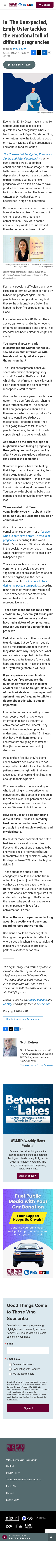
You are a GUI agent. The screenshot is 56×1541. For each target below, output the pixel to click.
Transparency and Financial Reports (23, 1479)
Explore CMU (12, 1500)
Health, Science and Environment (23, 1019)
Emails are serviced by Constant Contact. (27, 1397)
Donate (46, 4)
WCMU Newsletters (23, 1373)
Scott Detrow (19, 48)
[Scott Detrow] (10, 1047)
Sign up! (28, 1408)
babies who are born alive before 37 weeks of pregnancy (26, 536)
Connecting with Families (26, 1369)
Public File (11, 1486)
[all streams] (52, 1537)
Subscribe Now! (28, 1175)
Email (10, 1343)
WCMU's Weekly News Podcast (28, 1143)
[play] (5, 1537)
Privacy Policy (13, 1473)
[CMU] (29, 1526)
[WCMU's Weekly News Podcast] (28, 1109)
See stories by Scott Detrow (36, 1065)
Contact (10, 1466)
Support (10, 1493)
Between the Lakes (23, 1364)
